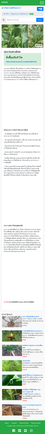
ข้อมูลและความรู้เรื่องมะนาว (20, 14)
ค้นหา (40, 20)
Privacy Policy (35, 423)
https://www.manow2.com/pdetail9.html (21, 62)
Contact (14, 423)
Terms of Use (24, 423)
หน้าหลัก (6, 14)
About (7, 423)
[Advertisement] (22, 104)
